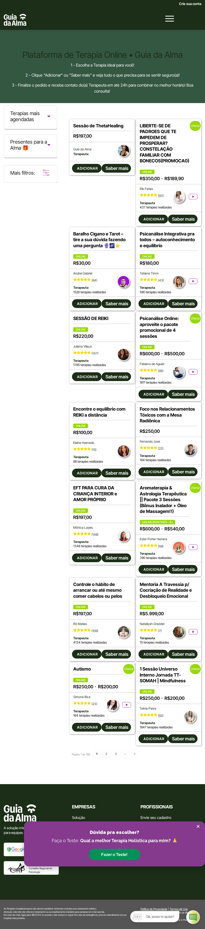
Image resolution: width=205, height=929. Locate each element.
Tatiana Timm (149, 273)
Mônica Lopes (83, 527)
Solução (78, 817)
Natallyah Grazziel (152, 624)
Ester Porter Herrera (153, 539)
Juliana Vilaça (82, 346)
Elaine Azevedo (83, 443)
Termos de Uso (179, 909)
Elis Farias (146, 189)
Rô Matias (80, 624)
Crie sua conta (190, 4)
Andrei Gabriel (82, 273)
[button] (114, 854)
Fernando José (150, 441)
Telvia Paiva (148, 708)
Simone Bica (81, 697)
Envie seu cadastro (155, 817)
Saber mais (117, 168)
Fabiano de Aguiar (152, 364)
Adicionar (87, 168)
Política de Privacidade (153, 909)
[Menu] (167, 18)
